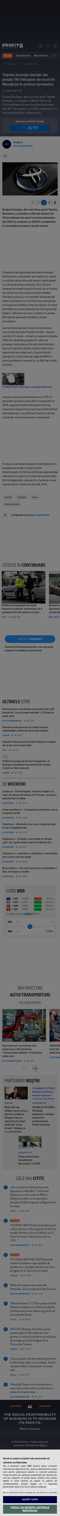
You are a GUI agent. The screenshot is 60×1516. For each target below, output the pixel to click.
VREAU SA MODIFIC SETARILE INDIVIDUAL (30, 1509)
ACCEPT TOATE (30, 1499)
